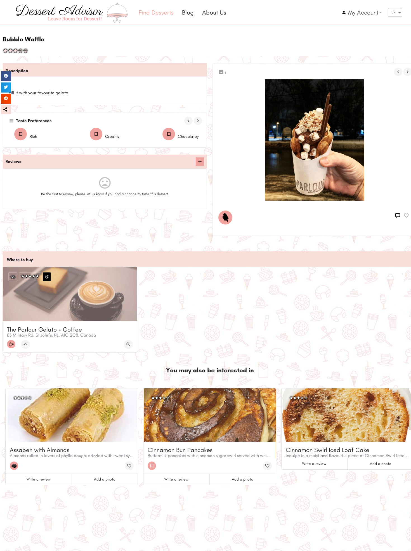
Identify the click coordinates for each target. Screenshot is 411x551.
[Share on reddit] (6, 99)
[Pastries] (15, 466)
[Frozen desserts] (226, 217)
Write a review (39, 479)
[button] (6, 109)
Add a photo (104, 479)
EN (393, 12)
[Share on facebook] (6, 76)
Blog (188, 12)
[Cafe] (12, 344)
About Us (214, 12)
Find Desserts (156, 12)
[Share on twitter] (6, 87)
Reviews (14, 161)
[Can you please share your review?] (200, 161)
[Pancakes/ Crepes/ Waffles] (153, 466)
